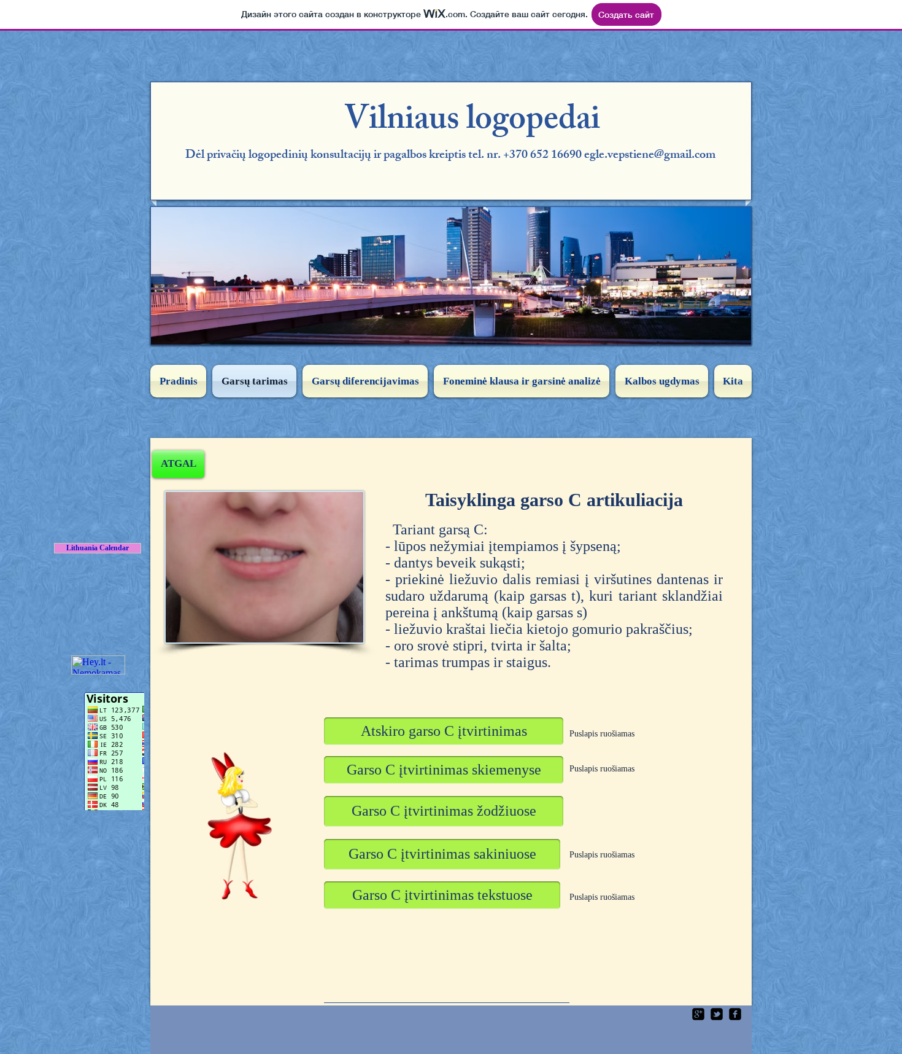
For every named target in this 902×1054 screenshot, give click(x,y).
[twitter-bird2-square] (717, 1014)
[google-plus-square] (698, 1014)
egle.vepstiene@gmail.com (649, 155)
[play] (733, 326)
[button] (443, 731)
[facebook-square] (735, 1014)
